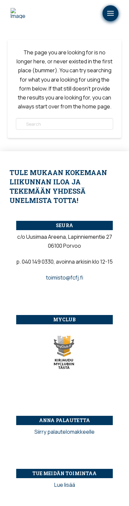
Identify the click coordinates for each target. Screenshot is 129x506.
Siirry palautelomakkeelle (64, 431)
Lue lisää (64, 484)
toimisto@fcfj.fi (64, 277)
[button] (110, 13)
